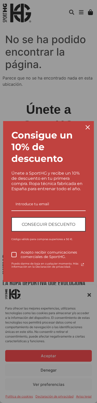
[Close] (87, 127)
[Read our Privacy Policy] (82, 264)
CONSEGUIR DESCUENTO (48, 224)
